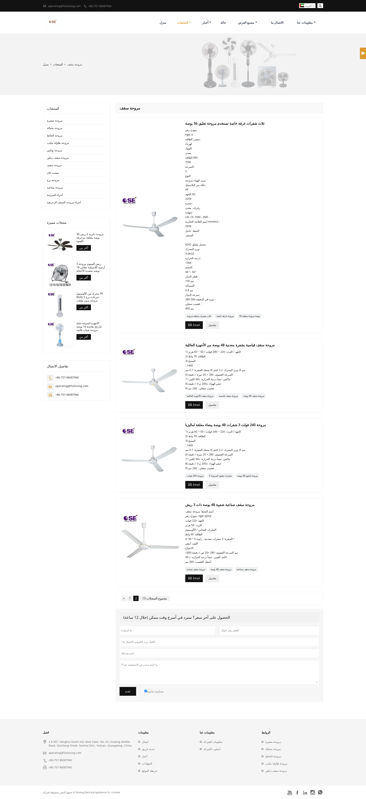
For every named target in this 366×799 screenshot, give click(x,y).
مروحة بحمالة (54, 128)
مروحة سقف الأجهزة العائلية (200, 395)
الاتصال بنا (277, 22)
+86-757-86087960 (100, 6)
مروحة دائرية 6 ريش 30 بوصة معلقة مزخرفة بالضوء (90, 237)
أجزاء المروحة (55, 195)
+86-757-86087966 (67, 394)
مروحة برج (53, 180)
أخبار (205, 22)
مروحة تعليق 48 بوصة (247, 475)
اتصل (46, 732)
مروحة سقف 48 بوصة (253, 395)
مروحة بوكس (54, 150)
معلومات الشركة (213, 742)
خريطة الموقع (149, 771)
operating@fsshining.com (64, 6)
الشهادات (147, 763)
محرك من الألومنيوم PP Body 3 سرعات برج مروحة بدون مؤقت (89, 297)
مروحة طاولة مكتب (58, 143)
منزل (163, 22)
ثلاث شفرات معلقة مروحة (199, 316)
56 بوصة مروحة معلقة (249, 316)
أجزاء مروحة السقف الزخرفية (64, 202)
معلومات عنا (305, 22)
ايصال (145, 742)
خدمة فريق (148, 749)
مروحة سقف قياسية (228, 395)
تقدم (127, 691)
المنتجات (182, 22)
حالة (223, 22)
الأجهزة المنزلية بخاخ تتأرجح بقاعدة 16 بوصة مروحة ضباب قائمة (89, 326)
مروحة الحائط (55, 135)
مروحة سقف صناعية (246, 569)
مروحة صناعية (55, 187)
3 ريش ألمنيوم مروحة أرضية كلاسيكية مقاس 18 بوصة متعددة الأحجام (90, 267)
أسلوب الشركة (212, 749)
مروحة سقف (54, 165)
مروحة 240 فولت (195, 475)
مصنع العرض (246, 22)
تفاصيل (212, 325)
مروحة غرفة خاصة (225, 316)
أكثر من (83, 248)
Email (194, 325)
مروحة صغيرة (55, 120)
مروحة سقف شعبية (196, 569)
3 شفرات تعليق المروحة (220, 475)
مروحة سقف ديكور (58, 157)
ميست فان (53, 172)
